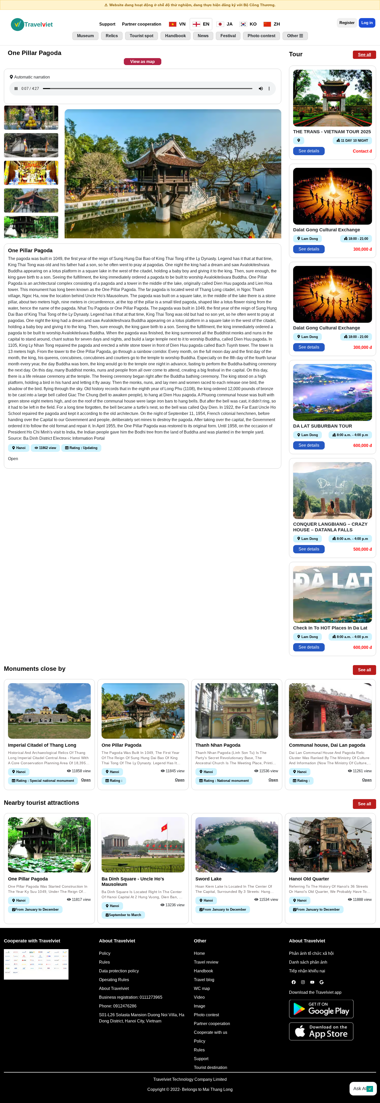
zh (276, 24)
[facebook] (294, 982)
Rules (104, 962)
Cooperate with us (210, 1032)
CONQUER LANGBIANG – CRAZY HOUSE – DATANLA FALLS (330, 527)
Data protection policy (119, 971)
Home (199, 953)
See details (309, 151)
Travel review (206, 962)
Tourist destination (210, 1067)
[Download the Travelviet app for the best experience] (321, 1011)
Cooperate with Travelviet (32, 940)
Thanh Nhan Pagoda (217, 745)
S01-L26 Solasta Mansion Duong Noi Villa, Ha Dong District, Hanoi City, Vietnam (141, 1018)
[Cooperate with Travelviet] (36, 964)
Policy (104, 953)
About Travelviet (114, 988)
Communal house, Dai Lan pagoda (327, 745)
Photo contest (206, 1015)
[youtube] (312, 982)
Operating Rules (114, 980)
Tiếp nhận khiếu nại (307, 971)
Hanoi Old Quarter (309, 878)
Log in (367, 22)
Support (107, 24)
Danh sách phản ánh (308, 962)
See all (364, 54)
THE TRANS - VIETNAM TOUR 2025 (332, 131)
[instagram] (303, 982)
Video (199, 997)
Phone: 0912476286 (117, 1006)
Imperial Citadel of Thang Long (42, 745)
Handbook (203, 971)
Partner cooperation (141, 24)
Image (199, 1006)
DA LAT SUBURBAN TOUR (322, 426)
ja (229, 24)
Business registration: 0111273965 (130, 997)
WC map (202, 988)
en (205, 24)
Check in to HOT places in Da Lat (330, 628)
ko (252, 24)
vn (182, 24)
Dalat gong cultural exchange (326, 229)
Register (347, 22)
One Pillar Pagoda (121, 745)
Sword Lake (208, 878)
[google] (322, 982)
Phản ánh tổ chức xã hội (311, 953)
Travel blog (204, 980)
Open (13, 458)
